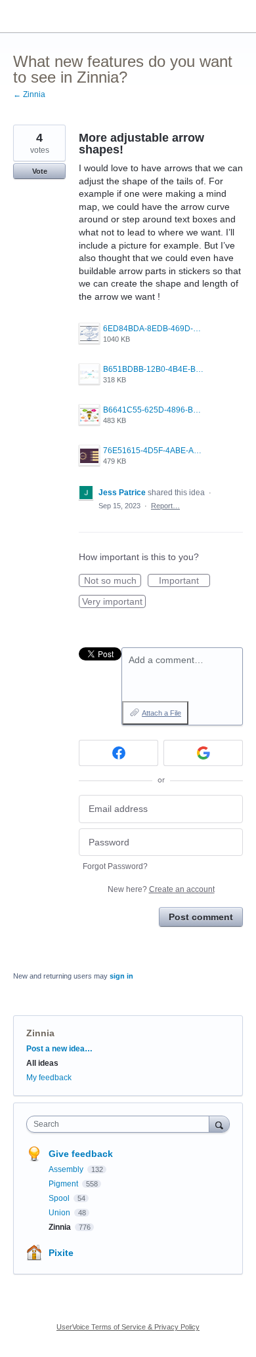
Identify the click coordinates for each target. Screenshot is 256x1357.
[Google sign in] (203, 753)
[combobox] (121, 1124)
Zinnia (40, 1033)
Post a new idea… (59, 1048)
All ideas (42, 1063)
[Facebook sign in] (118, 753)
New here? (161, 889)
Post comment (201, 917)
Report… (165, 506)
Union (60, 1212)
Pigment (64, 1183)
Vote (39, 171)
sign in (121, 976)
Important (184, 581)
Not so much (112, 581)
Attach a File (161, 713)
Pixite (61, 1252)
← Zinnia (29, 94)
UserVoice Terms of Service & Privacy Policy (128, 1327)
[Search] (219, 1124)
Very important (114, 602)
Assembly (67, 1169)
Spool (60, 1198)
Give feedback (81, 1153)
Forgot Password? (115, 866)
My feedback (49, 1077)
